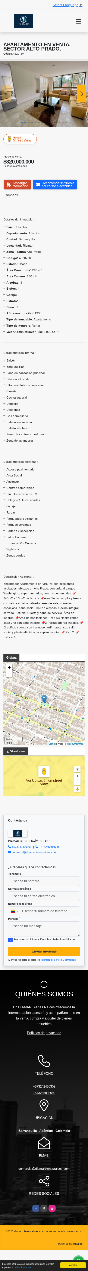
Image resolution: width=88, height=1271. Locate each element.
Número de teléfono (21, 904)
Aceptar (73, 1265)
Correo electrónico (20, 889)
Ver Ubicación (37, 780)
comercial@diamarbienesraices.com (34, 852)
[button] (22, 122)
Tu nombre (15, 874)
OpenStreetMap (75, 743)
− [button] (9, 674)
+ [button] (9, 667)
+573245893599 (49, 846)
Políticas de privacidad (44, 1033)
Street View (22, 139)
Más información (23, 1267)
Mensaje (14, 919)
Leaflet (52, 743)
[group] (44, 94)
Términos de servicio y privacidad (58, 959)
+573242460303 (21, 846)
